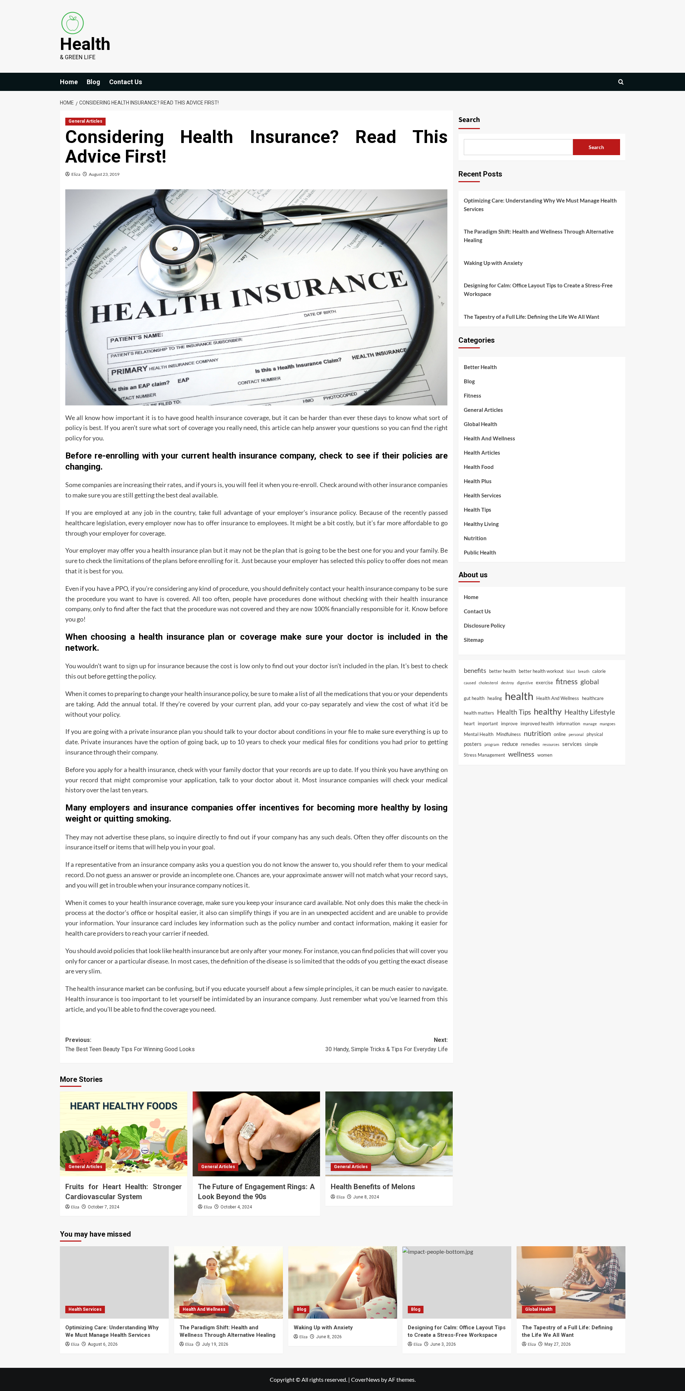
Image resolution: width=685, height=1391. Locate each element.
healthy (548, 711)
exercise (544, 682)
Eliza (75, 174)
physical (595, 734)
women (544, 755)
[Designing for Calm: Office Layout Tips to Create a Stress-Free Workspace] (456, 1282)
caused (470, 682)
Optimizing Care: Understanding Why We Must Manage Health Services (540, 204)
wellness (521, 754)
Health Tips (477, 509)
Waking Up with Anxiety (493, 263)
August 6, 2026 (103, 1344)
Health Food (479, 467)
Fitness (472, 395)
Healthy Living (481, 524)
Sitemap (473, 639)
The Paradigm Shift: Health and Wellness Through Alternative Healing (539, 235)
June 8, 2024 (366, 1197)
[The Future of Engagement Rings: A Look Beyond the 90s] (256, 1133)
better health (502, 671)
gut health (474, 698)
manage (590, 723)
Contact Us (125, 82)
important (488, 723)
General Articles (85, 121)
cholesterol (488, 682)
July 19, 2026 (215, 1344)
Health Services (482, 495)
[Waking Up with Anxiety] (342, 1282)
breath (583, 671)
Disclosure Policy (484, 625)
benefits (475, 670)
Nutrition (475, 538)
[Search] (620, 82)
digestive (525, 682)
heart (469, 723)
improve (509, 723)
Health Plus (478, 481)
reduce (510, 744)
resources (551, 744)
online (560, 734)
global (589, 681)
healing (494, 698)
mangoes (607, 723)
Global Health (480, 424)
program (491, 744)
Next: (386, 1045)
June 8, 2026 (329, 1336)
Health (85, 44)
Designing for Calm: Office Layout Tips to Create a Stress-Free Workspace (538, 289)
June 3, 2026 (443, 1344)
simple (591, 744)
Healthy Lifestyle (589, 712)
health (519, 696)
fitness (567, 681)
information (568, 723)
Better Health (480, 367)
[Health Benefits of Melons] (389, 1133)
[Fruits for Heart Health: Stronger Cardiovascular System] (123, 1133)
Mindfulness (508, 734)
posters (473, 744)
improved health (537, 723)
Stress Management (484, 755)
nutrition (537, 733)
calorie (599, 671)
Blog (93, 82)
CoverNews (365, 1379)
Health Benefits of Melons (373, 1186)
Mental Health (478, 734)
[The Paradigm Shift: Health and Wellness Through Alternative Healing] (228, 1282)
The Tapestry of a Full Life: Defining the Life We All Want (531, 316)
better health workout (541, 671)
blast (571, 671)
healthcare (593, 698)
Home (69, 82)
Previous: (130, 1045)
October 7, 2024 (103, 1207)
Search (469, 120)
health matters (479, 713)
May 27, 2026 (557, 1344)
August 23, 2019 (104, 174)
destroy (507, 682)
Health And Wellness (489, 438)
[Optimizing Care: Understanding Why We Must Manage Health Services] (114, 1282)
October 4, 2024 (236, 1207)
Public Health (480, 552)
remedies (530, 744)
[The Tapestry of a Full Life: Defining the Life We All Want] (571, 1282)
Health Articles (482, 452)
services (572, 744)
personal (576, 734)
